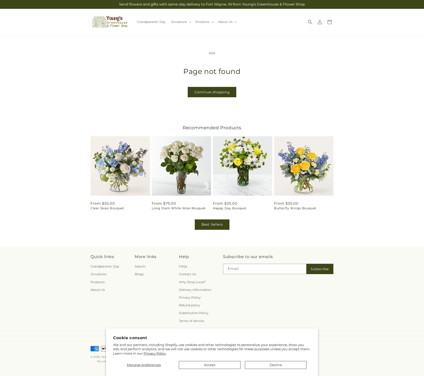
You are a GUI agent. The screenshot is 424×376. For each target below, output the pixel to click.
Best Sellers (212, 224)
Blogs (139, 274)
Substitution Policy (193, 313)
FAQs (183, 266)
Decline (276, 365)
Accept (210, 365)
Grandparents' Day (105, 266)
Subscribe (320, 269)
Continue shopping (212, 92)
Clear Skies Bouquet (107, 208)
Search (140, 266)
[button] (180, 21)
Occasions (98, 274)
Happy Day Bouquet (229, 208)
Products (98, 282)
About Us (98, 290)
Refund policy (189, 305)
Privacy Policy (155, 353)
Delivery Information (195, 290)
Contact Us (187, 274)
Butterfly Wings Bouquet (295, 208)
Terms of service (191, 321)
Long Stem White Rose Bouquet (179, 208)
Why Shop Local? (192, 282)
